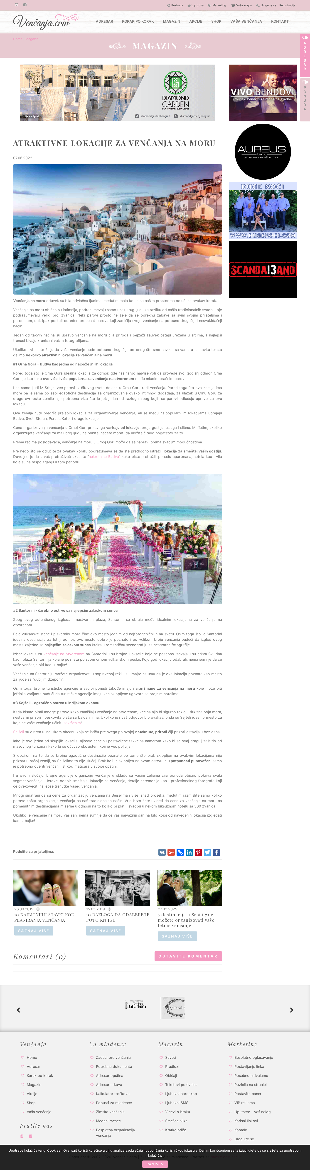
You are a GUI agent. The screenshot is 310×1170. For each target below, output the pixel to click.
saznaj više (33, 930)
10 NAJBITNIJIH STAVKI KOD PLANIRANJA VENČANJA (44, 917)
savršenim (72, 722)
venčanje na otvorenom (64, 654)
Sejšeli (18, 732)
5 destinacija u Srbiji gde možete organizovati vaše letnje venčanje (186, 919)
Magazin (31, 39)
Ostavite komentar (188, 956)
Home (17, 39)
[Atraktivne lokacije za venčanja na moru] (117, 229)
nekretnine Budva (104, 456)
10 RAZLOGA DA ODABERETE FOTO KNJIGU (118, 917)
